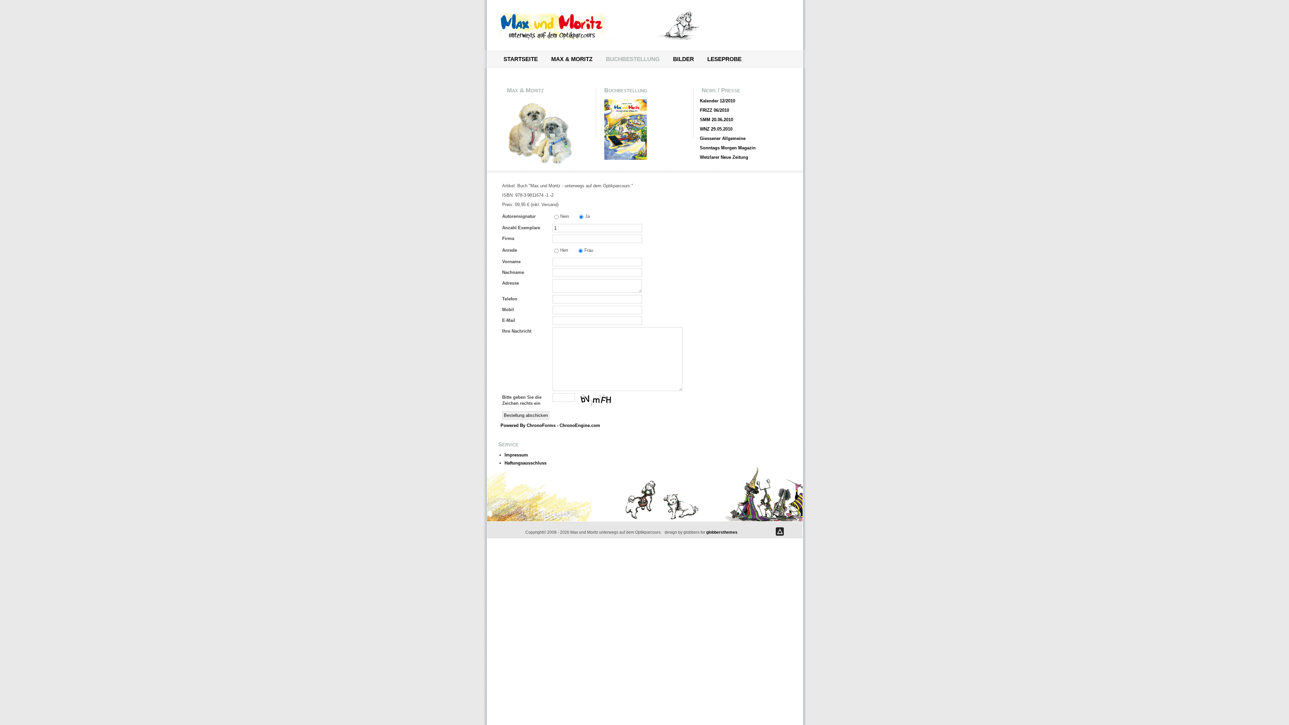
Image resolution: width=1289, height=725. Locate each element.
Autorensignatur (519, 216)
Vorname (511, 261)
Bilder (683, 59)
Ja (587, 216)
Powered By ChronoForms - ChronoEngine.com (550, 425)
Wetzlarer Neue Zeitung (724, 157)
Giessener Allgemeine (723, 138)
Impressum (516, 454)
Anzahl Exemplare (521, 227)
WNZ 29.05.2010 (716, 129)
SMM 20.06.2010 (716, 119)
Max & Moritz (571, 59)
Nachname (513, 272)
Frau (588, 250)
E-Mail (508, 320)
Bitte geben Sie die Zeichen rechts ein (521, 400)
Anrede (509, 250)
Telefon (509, 298)
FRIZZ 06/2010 (714, 110)
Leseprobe (724, 59)
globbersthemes (721, 532)
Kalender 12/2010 (717, 100)
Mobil (508, 309)
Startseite (521, 59)
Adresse (510, 283)
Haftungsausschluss (525, 463)
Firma (508, 238)
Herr (564, 250)
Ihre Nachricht (516, 331)
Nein (564, 216)
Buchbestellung (633, 59)
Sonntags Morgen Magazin (728, 147)
